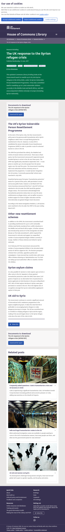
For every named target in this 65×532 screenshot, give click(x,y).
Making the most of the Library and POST (19, 513)
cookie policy (43, 14)
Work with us (10, 495)
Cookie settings (50, 19)
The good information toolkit (15, 510)
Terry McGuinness (13, 69)
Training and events (12, 508)
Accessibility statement (40, 530)
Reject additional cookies (33, 19)
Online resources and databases (16, 506)
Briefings (36, 493)
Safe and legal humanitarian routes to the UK (25, 430)
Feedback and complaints (14, 499)
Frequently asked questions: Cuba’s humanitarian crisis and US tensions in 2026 (30, 387)
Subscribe (39, 513)
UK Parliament (10, 39)
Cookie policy (19, 530)
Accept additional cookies (12, 19)
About (8, 493)
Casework (36, 497)
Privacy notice (10, 530)
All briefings (37, 499)
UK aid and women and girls (19, 473)
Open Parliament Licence (19, 528)
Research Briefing (38, 39)
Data (34, 495)
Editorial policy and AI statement (16, 497)
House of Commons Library (27, 34)
